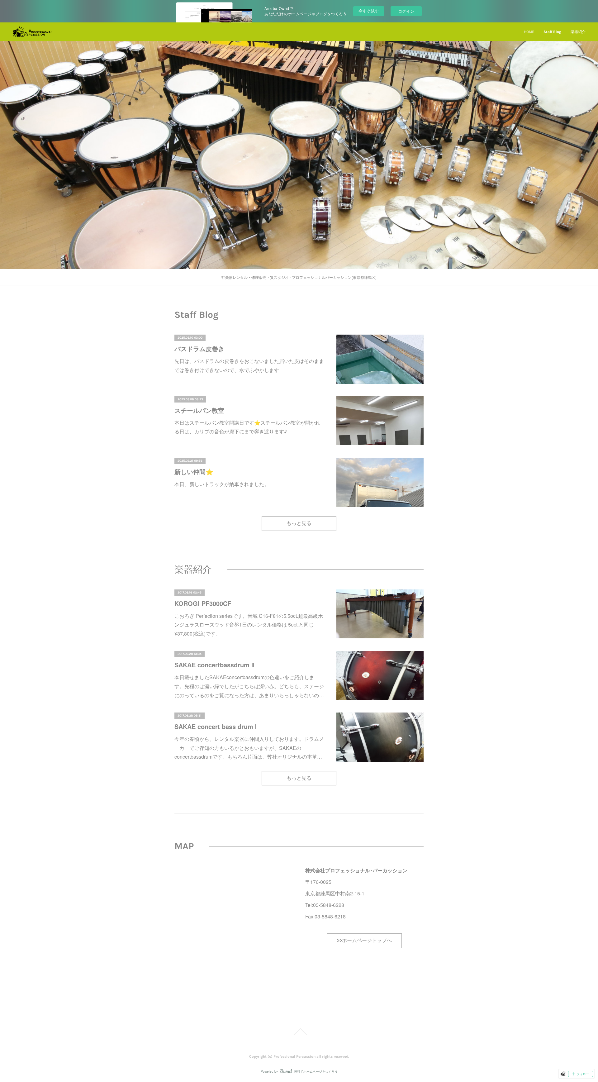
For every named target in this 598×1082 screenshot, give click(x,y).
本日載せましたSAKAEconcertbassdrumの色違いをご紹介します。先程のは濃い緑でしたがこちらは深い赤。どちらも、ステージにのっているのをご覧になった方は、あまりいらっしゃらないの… (249, 686)
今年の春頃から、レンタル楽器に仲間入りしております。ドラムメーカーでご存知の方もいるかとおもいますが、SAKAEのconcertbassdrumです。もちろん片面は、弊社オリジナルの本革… (249, 747)
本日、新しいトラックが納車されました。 (221, 484)
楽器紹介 (578, 32)
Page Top (299, 1031)
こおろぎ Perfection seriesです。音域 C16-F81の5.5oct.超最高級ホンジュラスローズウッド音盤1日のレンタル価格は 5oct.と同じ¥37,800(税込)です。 (248, 624)
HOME (529, 32)
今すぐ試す (368, 11)
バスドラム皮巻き (199, 348)
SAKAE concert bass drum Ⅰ (215, 726)
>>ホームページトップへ (364, 940)
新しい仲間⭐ (193, 471)
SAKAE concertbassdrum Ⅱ (214, 664)
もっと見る (299, 523)
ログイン (406, 11)
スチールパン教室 (199, 410)
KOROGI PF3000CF (202, 603)
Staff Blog (552, 32)
